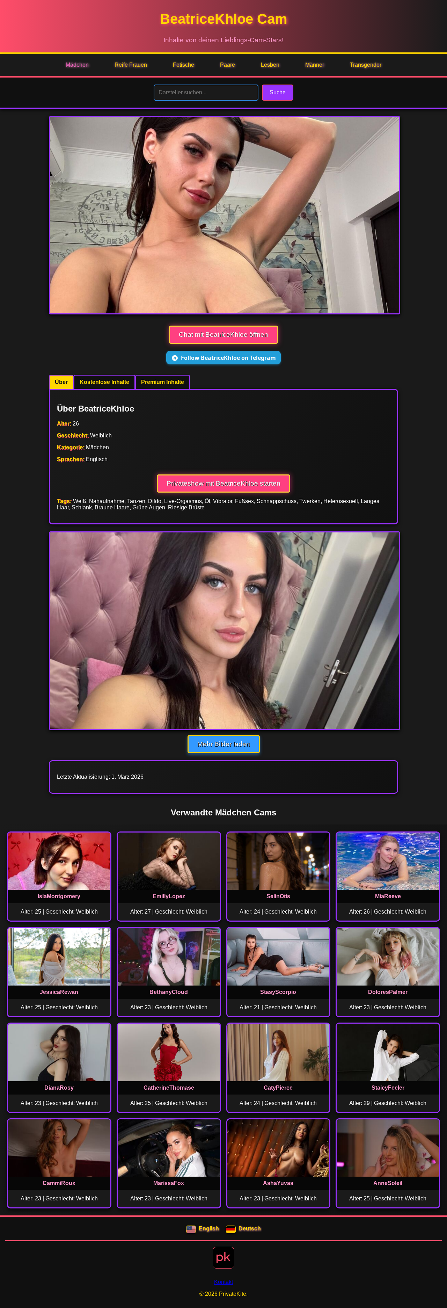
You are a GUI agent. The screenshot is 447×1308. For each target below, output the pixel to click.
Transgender (365, 65)
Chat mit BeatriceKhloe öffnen (223, 334)
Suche (278, 92)
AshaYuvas (278, 1183)
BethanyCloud (168, 992)
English (209, 1228)
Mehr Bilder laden (223, 744)
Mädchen (77, 65)
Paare (227, 65)
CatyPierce (278, 1088)
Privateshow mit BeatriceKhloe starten (223, 483)
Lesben (270, 65)
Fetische (183, 65)
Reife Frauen (131, 65)
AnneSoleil (387, 1183)
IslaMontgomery (59, 896)
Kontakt (223, 1282)
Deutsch (250, 1228)
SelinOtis (278, 896)
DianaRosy (59, 1088)
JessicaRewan (59, 992)
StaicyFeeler (388, 1088)
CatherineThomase (169, 1088)
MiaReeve (388, 896)
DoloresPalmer (388, 992)
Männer (314, 65)
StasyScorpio (278, 992)
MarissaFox (168, 1183)
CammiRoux (59, 1183)
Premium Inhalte (162, 382)
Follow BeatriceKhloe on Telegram (228, 358)
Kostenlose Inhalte (104, 382)
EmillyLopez (169, 896)
